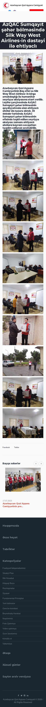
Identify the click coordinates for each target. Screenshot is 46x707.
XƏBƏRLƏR (18, 63)
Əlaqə (6, 653)
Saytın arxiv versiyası (17, 676)
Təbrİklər (9, 549)
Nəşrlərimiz (8, 618)
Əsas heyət (10, 537)
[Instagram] (24, 695)
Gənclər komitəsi (10, 608)
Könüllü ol (7, 639)
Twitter (16, 447)
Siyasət (6, 593)
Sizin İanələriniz (10, 634)
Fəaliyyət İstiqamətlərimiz (14, 568)
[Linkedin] (27, 695)
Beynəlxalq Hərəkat (11, 613)
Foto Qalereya (9, 623)
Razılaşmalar (9, 588)
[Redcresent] (23, 5)
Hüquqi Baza (8, 583)
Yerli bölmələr (9, 603)
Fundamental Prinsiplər (13, 598)
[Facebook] (18, 695)
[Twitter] (21, 695)
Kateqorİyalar (12, 560)
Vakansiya (7, 644)
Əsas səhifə (7, 63)
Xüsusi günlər (11, 664)
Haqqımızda (11, 525)
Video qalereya (9, 628)
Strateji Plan (8, 573)
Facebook (6, 447)
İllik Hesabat (8, 578)
